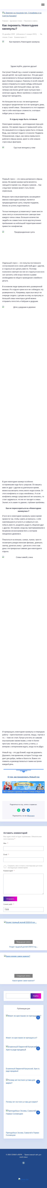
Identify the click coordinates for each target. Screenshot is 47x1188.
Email (6, 854)
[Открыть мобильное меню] (42, 4)
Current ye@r (8, 904)
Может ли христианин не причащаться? (21, 1038)
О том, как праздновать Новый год (23, 777)
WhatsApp (18, 810)
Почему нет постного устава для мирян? (22, 1102)
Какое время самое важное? (23, 981)
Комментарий (8, 871)
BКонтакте (23, 1162)
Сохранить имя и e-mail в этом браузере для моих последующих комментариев (25, 867)
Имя (5, 843)
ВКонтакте (23, 810)
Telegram (28, 810)
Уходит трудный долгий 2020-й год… (23, 947)
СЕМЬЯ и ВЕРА (16, 4)
